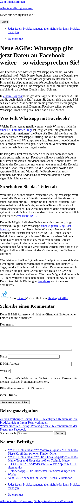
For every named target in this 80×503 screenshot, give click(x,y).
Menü (5, 21)
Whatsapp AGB (27, 215)
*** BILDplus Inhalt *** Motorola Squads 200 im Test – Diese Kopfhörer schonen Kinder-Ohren (43, 451)
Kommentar (8, 324)
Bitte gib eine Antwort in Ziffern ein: (22, 388)
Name (3, 356)
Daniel (21, 298)
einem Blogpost (13, 96)
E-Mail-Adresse (9, 363)
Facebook (44, 281)
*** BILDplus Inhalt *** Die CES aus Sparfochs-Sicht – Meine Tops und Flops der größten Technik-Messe (43, 458)
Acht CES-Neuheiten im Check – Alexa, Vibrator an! (40, 478)
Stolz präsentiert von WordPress (53, 501)
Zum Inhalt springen (12, 1)
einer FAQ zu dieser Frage (16, 130)
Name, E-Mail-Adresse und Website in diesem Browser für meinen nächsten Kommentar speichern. (38, 379)
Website (5, 370)
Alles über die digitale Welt (16, 8)
